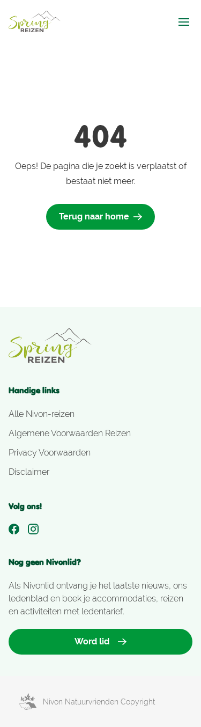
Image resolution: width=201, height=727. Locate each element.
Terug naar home (94, 216)
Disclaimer (29, 472)
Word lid (92, 641)
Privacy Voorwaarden (50, 452)
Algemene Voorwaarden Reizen (70, 433)
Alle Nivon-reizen (42, 414)
